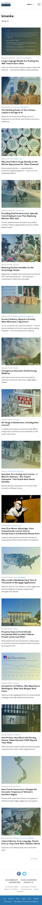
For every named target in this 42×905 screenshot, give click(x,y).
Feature (4, 471)
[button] (5, 21)
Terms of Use (7, 901)
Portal (17, 899)
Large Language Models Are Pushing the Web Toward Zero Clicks (20, 62)
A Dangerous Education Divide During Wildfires (19, 372)
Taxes (15, 629)
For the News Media (11, 887)
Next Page (34, 859)
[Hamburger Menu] (39, 4)
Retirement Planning (15, 471)
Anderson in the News (11, 889)
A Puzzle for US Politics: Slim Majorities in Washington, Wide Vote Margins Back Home (20, 688)
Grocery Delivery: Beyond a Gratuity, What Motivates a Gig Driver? (18, 320)
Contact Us (28, 882)
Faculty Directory (26, 889)
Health (15, 368)
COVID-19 (16, 735)
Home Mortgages (19, 577)
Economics (20, 210)
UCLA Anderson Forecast (29, 887)
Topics (29, 4)
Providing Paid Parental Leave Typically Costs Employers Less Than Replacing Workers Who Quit (19, 216)
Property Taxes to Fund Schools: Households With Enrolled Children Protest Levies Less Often (17, 634)
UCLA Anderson (11, 880)
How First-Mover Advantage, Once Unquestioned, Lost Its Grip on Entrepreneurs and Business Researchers (20, 531)
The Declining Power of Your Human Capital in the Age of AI (18, 111)
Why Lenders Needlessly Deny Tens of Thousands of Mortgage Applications (19, 581)
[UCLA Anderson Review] (9, 4)
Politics (16, 265)
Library (23, 899)
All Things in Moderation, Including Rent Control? (20, 423)
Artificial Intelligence (24, 58)
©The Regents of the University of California (26, 901)
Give (5, 899)
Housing (16, 419)
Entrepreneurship (14, 525)
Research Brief (6, 107)
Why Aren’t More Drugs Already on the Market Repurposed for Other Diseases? (20, 163)
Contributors (14, 882)
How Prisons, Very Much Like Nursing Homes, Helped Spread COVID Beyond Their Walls (19, 740)
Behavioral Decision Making (23, 316)
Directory (11, 899)
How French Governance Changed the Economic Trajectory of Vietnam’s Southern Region (19, 792)
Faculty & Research (29, 880)
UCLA (29, 899)
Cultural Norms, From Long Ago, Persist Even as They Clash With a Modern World (20, 842)
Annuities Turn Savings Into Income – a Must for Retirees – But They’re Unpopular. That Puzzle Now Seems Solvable (19, 478)
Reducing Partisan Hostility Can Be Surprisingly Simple (17, 268)
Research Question (8, 58)
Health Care (17, 159)
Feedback (35, 899)
